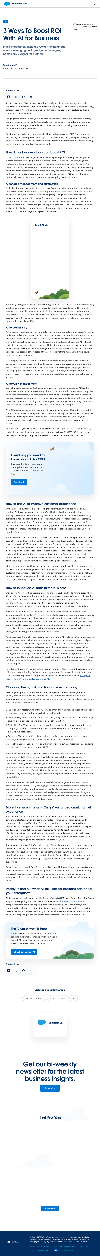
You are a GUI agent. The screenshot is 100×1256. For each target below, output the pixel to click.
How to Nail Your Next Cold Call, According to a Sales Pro (23, 1166)
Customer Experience (34, 998)
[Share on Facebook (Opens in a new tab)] (23, 97)
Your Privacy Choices (65, 1250)
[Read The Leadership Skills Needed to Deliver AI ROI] (73, 1150)
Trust (32, 1250)
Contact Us (84, 1246)
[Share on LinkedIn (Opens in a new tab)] (8, 97)
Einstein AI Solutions (69, 901)
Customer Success (57, 998)
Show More (50, 1208)
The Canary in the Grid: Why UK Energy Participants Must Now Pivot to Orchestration (26, 1208)
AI (5, 21)
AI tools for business (16, 157)
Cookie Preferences (44, 1250)
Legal (32, 1246)
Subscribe (50, 1088)
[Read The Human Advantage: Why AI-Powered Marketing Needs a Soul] (43, 247)
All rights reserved (60, 1237)
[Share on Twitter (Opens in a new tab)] (16, 97)
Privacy (54, 1246)
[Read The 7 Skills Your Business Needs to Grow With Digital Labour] (73, 1190)
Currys (60, 816)
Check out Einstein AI (24, 952)
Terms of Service (43, 1246)
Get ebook (19, 482)
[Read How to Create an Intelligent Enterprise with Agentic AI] (43, 278)
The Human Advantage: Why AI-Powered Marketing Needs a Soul (50, 259)
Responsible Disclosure (68, 1246)
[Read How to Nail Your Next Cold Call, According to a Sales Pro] (26, 1150)
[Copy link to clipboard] (30, 97)
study (90, 401)
